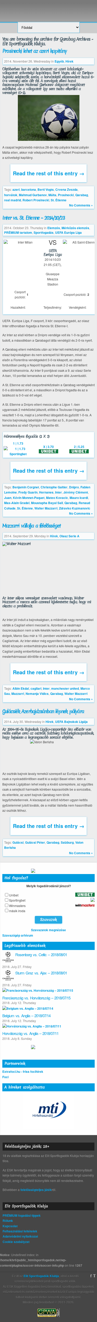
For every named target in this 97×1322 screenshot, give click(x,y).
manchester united (65, 688)
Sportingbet (17, 900)
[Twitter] (94, 1276)
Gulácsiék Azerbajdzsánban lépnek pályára (43, 711)
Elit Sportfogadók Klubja (48, 8)
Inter (58, 492)
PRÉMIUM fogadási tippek (22, 1215)
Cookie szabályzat (16, 1241)
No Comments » (81, 205)
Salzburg (67, 842)
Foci (5, 1077)
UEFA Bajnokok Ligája (71, 721)
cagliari (36, 688)
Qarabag (81, 195)
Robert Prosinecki (36, 200)
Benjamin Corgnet (25, 487)
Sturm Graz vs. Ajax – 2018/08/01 (41, 972)
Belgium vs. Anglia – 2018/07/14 (26, 1015)
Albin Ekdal (20, 688)
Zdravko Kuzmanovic (74, 508)
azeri (16, 189)
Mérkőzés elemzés (75, 228)
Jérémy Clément (75, 492)
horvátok (10, 195)
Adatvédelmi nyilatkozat (20, 1236)
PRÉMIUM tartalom (18, 232)
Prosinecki (66, 195)
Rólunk (8, 1220)
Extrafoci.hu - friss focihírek (22, 1071)
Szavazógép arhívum (17, 935)
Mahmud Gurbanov (33, 195)
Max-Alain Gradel (16, 502)
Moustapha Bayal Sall (47, 502)
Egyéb (59, 61)
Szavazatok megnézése (48, 930)
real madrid (12, 200)
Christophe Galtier (54, 487)
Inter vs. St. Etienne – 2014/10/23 (33, 217)
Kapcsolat (10, 1226)
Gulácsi (18, 842)
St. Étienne (58, 200)
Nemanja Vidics (37, 693)
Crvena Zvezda (66, 189)
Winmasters (17, 905)
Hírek (69, 61)
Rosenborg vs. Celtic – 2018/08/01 (41, 954)
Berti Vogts (46, 189)
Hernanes (46, 492)
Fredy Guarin (28, 492)
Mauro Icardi (79, 497)
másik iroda (17, 911)
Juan (7, 497)
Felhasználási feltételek (20, 1231)
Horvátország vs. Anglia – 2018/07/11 (30, 1033)
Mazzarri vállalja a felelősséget (31, 525)
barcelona (28, 189)
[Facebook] (91, 1276)
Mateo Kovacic (57, 497)
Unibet (13, 895)
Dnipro (74, 487)
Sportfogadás (44, 232)
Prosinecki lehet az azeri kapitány (34, 51)
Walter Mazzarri (45, 508)
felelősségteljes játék (36, 1189)
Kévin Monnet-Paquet (28, 497)
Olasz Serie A (69, 536)
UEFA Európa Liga (68, 232)
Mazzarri (17, 693)
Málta (52, 195)
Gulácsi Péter (35, 842)
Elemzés (53, 228)
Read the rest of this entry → (48, 173)
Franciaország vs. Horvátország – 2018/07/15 (36, 997)
